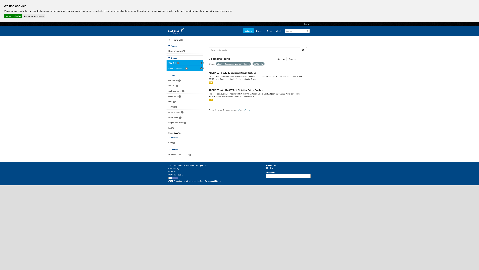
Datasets (248, 31)
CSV (210, 83)
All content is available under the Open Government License (197, 181)
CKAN (270, 168)
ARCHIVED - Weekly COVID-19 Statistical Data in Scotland (236, 90)
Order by (281, 59)
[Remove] (249, 64)
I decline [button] (17, 16)
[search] (303, 50)
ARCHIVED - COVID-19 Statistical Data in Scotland (232, 72)
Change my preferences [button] (33, 16)
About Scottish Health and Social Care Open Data (188, 165)
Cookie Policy (173, 168)
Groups (269, 31)
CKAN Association (175, 175)
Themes (259, 31)
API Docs (247, 110)
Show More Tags (175, 133)
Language (270, 172)
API (239, 110)
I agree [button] (8, 16)
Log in (306, 24)
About (278, 31)
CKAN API (172, 171)
